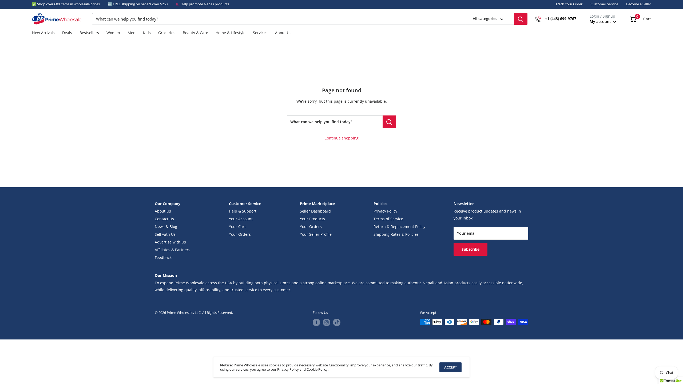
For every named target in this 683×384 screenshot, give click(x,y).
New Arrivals (43, 32)
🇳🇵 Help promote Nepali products (202, 4)
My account (601, 21)
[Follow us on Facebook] (316, 322)
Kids (147, 32)
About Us (283, 32)
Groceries (166, 32)
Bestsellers (89, 32)
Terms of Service (388, 219)
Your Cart (237, 226)
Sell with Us (165, 234)
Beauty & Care (195, 32)
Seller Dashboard (315, 211)
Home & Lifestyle (230, 32)
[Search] (520, 19)
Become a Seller (638, 4)
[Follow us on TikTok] (336, 322)
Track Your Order (568, 4)
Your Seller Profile (316, 234)
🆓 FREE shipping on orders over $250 (138, 4)
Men (132, 32)
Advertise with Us (170, 242)
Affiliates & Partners (172, 249)
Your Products (312, 219)
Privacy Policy (385, 211)
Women (113, 32)
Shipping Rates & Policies (396, 234)
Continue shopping (341, 138)
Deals (67, 32)
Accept (450, 367)
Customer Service (604, 4)
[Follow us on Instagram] (326, 322)
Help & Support (242, 211)
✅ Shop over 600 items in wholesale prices (66, 4)
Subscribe (470, 249)
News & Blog (166, 226)
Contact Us (164, 219)
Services (260, 32)
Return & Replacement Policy (399, 226)
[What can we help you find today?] (389, 121)
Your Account (241, 219)
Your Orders (240, 234)
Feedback (163, 257)
